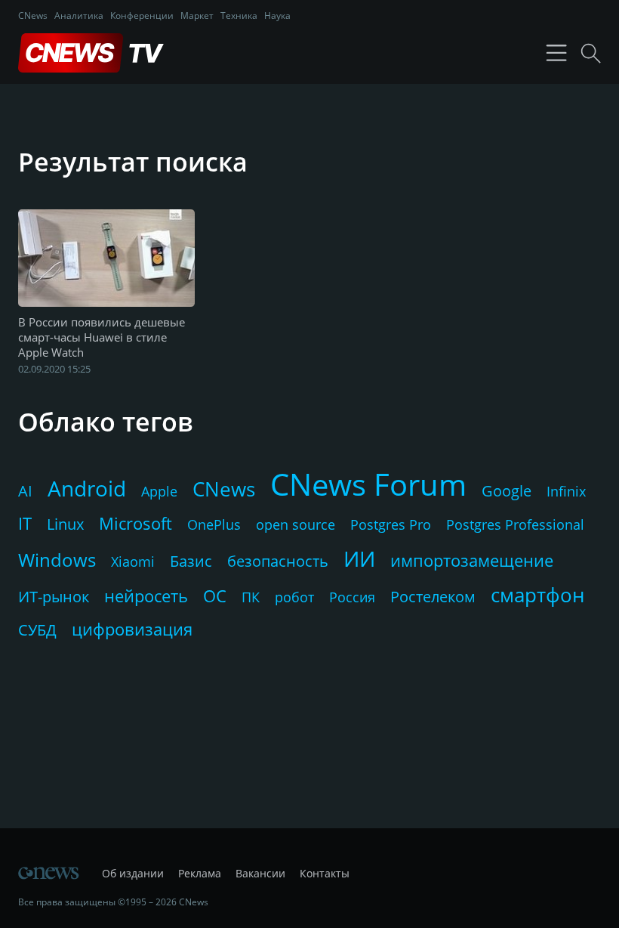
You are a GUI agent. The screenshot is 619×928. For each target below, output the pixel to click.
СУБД (37, 630)
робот (294, 597)
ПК (251, 597)
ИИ (359, 558)
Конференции (142, 15)
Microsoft (135, 523)
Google (506, 491)
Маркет (197, 15)
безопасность (277, 561)
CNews (33, 15)
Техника (238, 15)
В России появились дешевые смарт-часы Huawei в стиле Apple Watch (101, 337)
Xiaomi (133, 561)
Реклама (199, 873)
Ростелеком (433, 596)
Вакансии (260, 873)
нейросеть (146, 595)
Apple (159, 491)
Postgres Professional (515, 524)
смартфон (537, 594)
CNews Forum (368, 484)
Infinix (566, 491)
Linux (65, 524)
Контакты (325, 873)
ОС (214, 595)
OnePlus (214, 524)
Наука (277, 15)
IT (25, 523)
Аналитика (78, 15)
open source (295, 524)
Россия (352, 597)
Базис (191, 561)
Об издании (133, 873)
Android (87, 488)
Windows (57, 559)
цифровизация (132, 628)
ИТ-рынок (53, 596)
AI (25, 491)
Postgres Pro (390, 524)
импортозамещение (471, 560)
